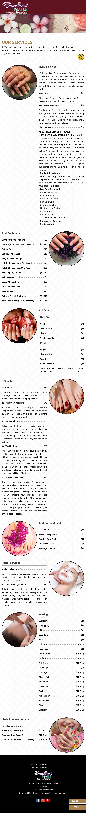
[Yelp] (48, 800)
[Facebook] (38, 800)
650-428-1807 (77, 801)
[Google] (43, 800)
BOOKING (77, 807)
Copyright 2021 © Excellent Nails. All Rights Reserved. (43, 793)
